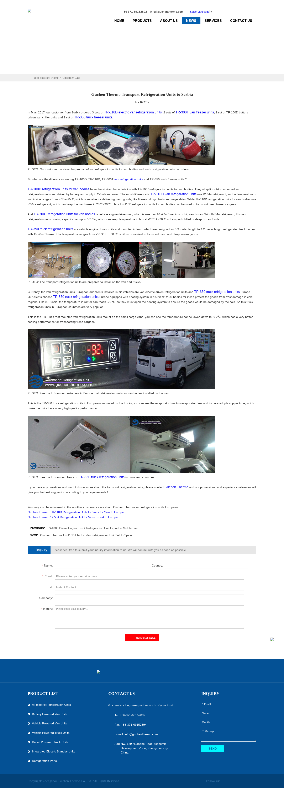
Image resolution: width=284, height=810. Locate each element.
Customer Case (71, 77)
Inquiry (210, 693)
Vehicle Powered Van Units (49, 723)
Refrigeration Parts (44, 760)
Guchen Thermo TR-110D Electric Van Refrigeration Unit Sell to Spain (86, 535)
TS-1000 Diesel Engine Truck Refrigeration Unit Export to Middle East (92, 528)
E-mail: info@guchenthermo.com (136, 734)
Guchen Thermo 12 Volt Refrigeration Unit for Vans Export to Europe (73, 517)
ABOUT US (169, 20)
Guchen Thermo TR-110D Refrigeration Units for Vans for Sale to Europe (76, 512)
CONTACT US (241, 20)
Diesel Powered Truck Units (50, 742)
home (119, 20)
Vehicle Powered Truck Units (50, 732)
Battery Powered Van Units (49, 714)
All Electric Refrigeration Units (51, 704)
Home (54, 77)
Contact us (121, 693)
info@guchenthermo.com (167, 11)
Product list (43, 693)
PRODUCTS (142, 20)
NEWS (191, 20)
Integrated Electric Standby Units (53, 751)
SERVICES (213, 20)
